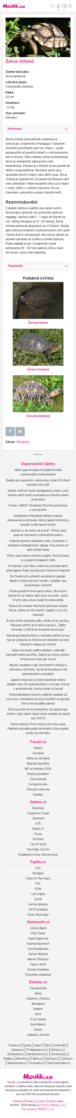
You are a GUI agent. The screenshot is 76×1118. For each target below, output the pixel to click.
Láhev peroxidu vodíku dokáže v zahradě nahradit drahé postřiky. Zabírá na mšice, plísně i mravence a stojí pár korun (38, 655)
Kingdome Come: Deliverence (38, 855)
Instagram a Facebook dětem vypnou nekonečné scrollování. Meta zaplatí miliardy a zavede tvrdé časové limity (38, 520)
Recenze (38, 808)
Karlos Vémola (38, 904)
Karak (38, 1030)
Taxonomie (38, 266)
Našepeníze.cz (17, 1063)
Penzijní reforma (38, 790)
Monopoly (38, 1004)
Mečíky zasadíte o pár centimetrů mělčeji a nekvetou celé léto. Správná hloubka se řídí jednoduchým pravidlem (38, 669)
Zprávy (27, 1045)
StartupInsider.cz (58, 1063)
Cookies (41, 1101)
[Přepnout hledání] (52, 5)
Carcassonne (38, 988)
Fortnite (38, 839)
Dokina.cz (51, 1059)
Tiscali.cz (38, 742)
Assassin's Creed (38, 813)
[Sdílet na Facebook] (10, 432)
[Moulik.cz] (14, 5)
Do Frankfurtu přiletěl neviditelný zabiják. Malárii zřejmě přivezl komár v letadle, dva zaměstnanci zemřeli (38, 581)
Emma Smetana (38, 970)
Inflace (38, 748)
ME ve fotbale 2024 (38, 769)
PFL (38, 884)
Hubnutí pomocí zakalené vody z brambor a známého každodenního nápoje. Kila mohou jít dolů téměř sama (38, 545)
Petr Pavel (38, 933)
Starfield (38, 819)
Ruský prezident (38, 774)
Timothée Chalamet (38, 975)
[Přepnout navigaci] (58, 5)
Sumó (38, 899)
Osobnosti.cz (38, 922)
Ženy (47, 1045)
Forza (38, 834)
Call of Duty (38, 844)
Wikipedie (22, 442)
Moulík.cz (22, 1059)
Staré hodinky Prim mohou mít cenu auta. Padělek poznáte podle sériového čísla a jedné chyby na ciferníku (38, 729)
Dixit (38, 1014)
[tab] (38, 129)
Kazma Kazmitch (38, 944)
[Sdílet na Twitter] (20, 431)
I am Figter (38, 894)
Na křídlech (38, 1025)
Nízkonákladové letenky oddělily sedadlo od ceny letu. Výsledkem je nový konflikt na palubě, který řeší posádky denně (38, 699)
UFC (38, 868)
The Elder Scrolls (38, 850)
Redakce (30, 1101)
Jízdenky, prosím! (38, 1035)
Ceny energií (38, 779)
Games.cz (38, 802)
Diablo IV (38, 829)
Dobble (38, 1009)
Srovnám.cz (37, 1063)
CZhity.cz (66, 1059)
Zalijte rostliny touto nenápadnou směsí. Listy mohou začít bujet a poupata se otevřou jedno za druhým (38, 495)
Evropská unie (38, 784)
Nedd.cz (9, 1059)
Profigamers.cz (36, 1050)
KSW (38, 889)
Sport (38, 1045)
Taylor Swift (38, 964)
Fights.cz (38, 862)
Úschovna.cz (59, 1054)
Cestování (59, 1045)
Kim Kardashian (38, 949)
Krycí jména (38, 1019)
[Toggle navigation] (70, 5)
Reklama (18, 1101)
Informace (38, 129)
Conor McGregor (38, 915)
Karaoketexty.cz (37, 1054)
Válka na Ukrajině (38, 758)
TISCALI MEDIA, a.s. (53, 1105)
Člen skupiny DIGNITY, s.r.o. (38, 1109)
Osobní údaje (55, 1101)
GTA (38, 824)
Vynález (38, 795)
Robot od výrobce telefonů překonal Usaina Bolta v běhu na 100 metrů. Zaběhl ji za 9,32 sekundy (38, 610)
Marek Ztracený (38, 959)
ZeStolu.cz (56, 1050)
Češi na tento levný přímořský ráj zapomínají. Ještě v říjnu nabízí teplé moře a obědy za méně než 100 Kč (38, 714)
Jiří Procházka (38, 910)
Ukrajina (38, 753)
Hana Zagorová (38, 939)
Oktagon (38, 873)
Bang (38, 994)
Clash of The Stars (38, 879)
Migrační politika (38, 764)
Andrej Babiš (38, 928)
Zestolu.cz (38, 982)
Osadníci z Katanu (38, 999)
